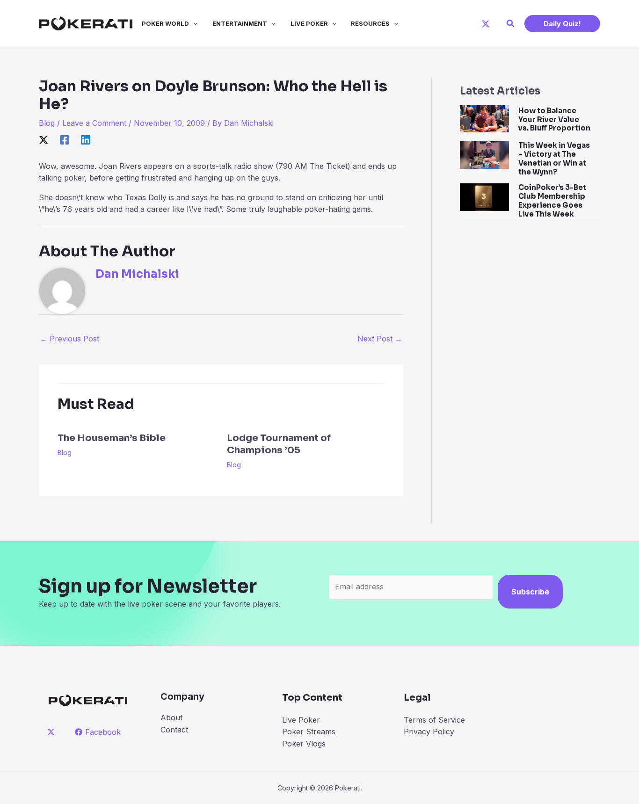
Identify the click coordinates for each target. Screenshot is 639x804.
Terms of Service (434, 719)
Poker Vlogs (304, 743)
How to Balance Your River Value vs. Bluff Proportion (554, 119)
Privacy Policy (429, 731)
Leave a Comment (94, 123)
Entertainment (239, 23)
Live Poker (309, 23)
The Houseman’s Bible (112, 438)
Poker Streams (308, 731)
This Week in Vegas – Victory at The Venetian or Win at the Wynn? (554, 158)
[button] (511, 23)
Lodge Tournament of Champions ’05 (279, 444)
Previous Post (69, 338)
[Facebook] (64, 139)
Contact (174, 729)
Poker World (165, 23)
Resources (370, 23)
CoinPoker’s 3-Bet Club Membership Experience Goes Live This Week (552, 200)
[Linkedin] (85, 139)
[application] (193, 23)
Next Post (379, 338)
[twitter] (52, 732)
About (171, 717)
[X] (485, 24)
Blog (47, 123)
